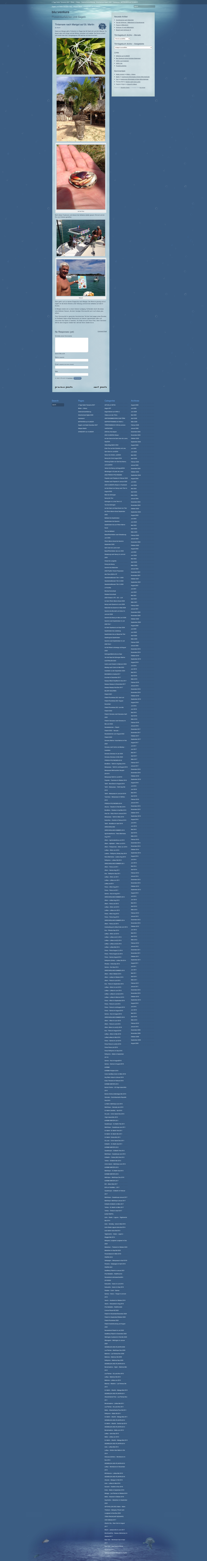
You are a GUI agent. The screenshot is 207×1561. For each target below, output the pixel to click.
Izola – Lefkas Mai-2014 (112, 1447)
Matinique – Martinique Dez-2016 (114, 1177)
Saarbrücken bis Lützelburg (113, 631)
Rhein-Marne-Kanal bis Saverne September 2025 (114, 542)
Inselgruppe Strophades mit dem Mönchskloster (136, 77)
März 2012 (134, 940)
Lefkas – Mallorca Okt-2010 (113, 1377)
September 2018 (136, 699)
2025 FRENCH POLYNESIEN (113, 475)
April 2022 (134, 562)
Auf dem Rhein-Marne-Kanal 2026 (115, 601)
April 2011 (134, 976)
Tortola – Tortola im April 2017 (113, 1210)
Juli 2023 (133, 518)
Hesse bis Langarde (110, 561)
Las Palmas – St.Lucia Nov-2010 (114, 1373)
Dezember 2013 (135, 879)
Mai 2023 (133, 525)
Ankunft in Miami (132, 84)
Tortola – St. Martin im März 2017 (114, 1207)
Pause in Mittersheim (122, 25)
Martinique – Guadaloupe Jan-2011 (115, 1127)
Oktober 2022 (135, 545)
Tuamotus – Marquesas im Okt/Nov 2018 (115, 798)
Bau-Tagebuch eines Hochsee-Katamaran (128, 58)
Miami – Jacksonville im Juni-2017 (115, 1530)
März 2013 (134, 909)
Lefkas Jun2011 (109, 883)
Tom (117, 79)
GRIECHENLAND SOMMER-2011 (115, 863)
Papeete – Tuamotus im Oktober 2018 (116, 780)
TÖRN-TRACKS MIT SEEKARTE (114, 1516)
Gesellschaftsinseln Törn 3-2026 (114, 584)
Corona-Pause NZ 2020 (112, 1310)
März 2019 (134, 679)
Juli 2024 (133, 482)
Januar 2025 (134, 465)
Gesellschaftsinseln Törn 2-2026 (114, 581)
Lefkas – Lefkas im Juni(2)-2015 (114, 994)
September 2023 (136, 512)
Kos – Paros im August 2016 (113, 1030)
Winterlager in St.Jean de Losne (114, 471)
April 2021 (134, 599)
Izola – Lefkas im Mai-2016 (112, 1483)
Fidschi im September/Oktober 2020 (115, 1317)
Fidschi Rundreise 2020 (112, 1320)
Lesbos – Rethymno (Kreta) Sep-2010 (116, 853)
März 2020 (134, 639)
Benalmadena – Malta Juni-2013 (114, 1430)
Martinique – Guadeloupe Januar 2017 (116, 1197)
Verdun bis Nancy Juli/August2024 (115, 468)
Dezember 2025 (135, 432)
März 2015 (134, 836)
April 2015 (134, 833)
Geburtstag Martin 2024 (111, 445)
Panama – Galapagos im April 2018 (115, 1264)
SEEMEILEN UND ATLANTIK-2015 (115, 1463)
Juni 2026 (134, 411)
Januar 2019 (134, 686)
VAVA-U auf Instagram (122, 61)
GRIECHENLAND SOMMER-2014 (115, 920)
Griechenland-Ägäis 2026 (104, 2)
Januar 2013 (134, 916)
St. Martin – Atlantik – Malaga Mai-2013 (116, 1440)
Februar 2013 (135, 913)
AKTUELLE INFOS (110, 405)
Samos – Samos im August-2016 (114, 1064)
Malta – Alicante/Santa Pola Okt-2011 (115, 1410)
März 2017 (134, 759)
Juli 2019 (133, 665)
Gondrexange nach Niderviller (125, 20)
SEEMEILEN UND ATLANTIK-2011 (115, 1393)
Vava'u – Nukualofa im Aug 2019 (114, 1304)
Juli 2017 (133, 746)
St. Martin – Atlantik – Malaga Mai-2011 (116, 1417)
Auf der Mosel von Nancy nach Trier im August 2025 (116, 489)
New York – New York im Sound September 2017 (114, 1547)
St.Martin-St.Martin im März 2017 (114, 1204)
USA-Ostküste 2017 (110, 1520)
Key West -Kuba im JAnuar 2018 (114, 1077)
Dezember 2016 (135, 769)
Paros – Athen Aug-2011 (112, 887)
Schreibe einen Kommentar (63, 336)
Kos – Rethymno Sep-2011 (112, 873)
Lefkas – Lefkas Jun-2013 (112, 910)
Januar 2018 (134, 726)
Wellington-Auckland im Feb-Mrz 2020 (116, 1337)
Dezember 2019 (135, 649)
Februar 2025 (135, 462)
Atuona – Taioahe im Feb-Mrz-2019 (115, 807)
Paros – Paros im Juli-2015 (112, 1004)
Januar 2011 (134, 986)
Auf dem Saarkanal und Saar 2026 (115, 627)
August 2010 (134, 1003)
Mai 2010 (133, 1013)
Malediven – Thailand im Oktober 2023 (116, 1247)
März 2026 (134, 422)
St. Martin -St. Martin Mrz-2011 (113, 1134)
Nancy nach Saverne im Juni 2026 (115, 604)
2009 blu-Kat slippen (111, 432)
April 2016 (134, 796)
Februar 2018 (135, 722)
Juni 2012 (134, 930)
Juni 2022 (134, 555)
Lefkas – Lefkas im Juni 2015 (113, 990)
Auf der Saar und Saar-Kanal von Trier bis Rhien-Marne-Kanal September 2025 (116, 511)
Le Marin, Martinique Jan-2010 (114, 1104)
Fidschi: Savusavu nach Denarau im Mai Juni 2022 (115, 722)
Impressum (116, 2)
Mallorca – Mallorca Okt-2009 (113, 1357)
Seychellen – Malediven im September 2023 (116, 1501)
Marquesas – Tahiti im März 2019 (114, 817)
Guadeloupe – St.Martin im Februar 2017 (115, 1192)
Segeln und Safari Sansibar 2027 (62, 6)
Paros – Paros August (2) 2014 (114, 954)
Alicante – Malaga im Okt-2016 (114, 1480)
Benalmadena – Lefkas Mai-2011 (114, 1403)
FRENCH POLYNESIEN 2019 (113, 803)
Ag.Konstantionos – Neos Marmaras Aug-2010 (115, 835)
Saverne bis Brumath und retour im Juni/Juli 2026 (115, 612)
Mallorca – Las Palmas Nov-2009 (114, 1353)
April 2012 (134, 936)
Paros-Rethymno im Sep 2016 (113, 1050)
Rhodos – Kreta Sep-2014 (112, 964)
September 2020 (136, 622)
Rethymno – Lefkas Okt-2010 (113, 860)
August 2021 (134, 585)
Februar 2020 (135, 642)
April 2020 (134, 635)
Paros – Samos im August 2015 (114, 1010)
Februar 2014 (135, 873)
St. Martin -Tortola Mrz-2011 (113, 1137)
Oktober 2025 (135, 438)
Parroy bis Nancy (110, 564)
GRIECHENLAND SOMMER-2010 (115, 830)
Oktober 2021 (135, 579)
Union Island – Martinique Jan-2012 (115, 1164)
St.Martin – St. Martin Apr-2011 (113, 1144)
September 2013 (136, 889)
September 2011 (136, 960)
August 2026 (134, 405)
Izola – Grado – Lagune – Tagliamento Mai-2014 (116, 1218)
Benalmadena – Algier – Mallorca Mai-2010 (116, 1368)
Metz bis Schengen (110, 495)
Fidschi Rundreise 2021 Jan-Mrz (114, 707)
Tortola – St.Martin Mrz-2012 (113, 1160)
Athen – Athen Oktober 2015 (113, 974)
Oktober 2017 (135, 736)
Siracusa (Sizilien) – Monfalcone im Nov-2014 (115, 1458)
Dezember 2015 (135, 806)
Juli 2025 (133, 448)
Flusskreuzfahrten (121, 66)
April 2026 (134, 418)
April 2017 (134, 756)
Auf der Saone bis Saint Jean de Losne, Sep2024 (116, 439)
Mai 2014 (133, 866)
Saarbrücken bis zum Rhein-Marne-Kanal (115, 526)
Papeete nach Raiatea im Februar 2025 (116, 478)
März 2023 (134, 532)
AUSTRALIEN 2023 (110, 661)
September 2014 (136, 853)
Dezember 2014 (135, 843)
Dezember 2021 (135, 572)
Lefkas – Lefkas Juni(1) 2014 (113, 937)
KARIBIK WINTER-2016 (111, 1174)
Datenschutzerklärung (88, 2)
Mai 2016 (133, 792)
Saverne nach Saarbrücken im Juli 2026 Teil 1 (115, 622)
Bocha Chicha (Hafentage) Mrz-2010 (115, 1094)
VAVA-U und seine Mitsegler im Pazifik (116, 1553)
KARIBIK (107, 1067)
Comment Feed (102, 331)
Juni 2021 (134, 592)
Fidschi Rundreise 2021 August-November (114, 702)
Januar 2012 (134, 946)
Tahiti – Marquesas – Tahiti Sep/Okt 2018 (115, 788)
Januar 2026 (134, 428)
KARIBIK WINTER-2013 (111, 1167)
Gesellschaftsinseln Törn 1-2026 (114, 577)
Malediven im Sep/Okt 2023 (113, 1250)
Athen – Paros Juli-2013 (112, 903)
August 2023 (134, 515)
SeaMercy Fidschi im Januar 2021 (115, 1270)
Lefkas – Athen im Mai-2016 (113, 1034)
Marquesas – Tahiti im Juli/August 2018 (116, 767)
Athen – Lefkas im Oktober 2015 (114, 977)
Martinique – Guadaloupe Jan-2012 (115, 1154)
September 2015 (136, 816)
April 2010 (134, 1016)
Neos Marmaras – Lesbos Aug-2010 (115, 857)
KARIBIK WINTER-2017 (111, 1181)
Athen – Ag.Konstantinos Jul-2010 (115, 840)
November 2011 (135, 953)
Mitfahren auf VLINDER (123, 56)
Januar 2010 (134, 1026)
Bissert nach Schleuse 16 (123, 30)
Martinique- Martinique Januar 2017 (115, 1200)
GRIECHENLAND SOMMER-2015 (115, 970)
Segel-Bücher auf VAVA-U (112, 411)
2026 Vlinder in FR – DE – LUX (114, 597)
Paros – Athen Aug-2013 (112, 913)
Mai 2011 (133, 973)
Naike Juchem (120, 74)
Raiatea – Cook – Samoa (112, 1290)
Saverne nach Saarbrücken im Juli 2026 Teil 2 (115, 642)
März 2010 (134, 1020)
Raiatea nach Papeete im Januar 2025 (116, 481)
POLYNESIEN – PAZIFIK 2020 (113, 1307)
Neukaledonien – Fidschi (112, 727)
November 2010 (135, 993)
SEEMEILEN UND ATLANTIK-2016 (115, 1476)
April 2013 (134, 906)
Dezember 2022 (135, 542)
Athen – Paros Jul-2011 (111, 867)
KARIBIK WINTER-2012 (111, 1147)
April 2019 (134, 676)
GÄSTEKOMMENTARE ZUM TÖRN (115, 418)
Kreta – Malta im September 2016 (114, 1490)
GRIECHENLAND (110, 827)
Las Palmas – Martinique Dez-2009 (115, 1350)
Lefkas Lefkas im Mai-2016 (112, 1037)
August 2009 (134, 1043)
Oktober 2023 (135, 508)
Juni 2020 (134, 632)
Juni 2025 (134, 452)
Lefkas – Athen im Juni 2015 (113, 987)
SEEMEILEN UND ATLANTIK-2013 (115, 1427)
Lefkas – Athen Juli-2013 (112, 907)
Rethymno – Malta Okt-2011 (113, 1413)
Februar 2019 (135, 682)
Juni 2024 (134, 485)
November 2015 (135, 809)
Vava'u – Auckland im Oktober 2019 (115, 1300)
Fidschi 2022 (108, 711)
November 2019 (135, 652)
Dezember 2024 (135, 468)
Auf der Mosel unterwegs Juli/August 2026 (115, 649)
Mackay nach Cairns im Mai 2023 (114, 667)
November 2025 (135, 435)
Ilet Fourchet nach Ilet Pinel (63, 387)
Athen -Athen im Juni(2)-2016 (113, 1027)
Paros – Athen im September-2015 (115, 1000)
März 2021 (134, 602)
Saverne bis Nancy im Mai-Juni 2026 (115, 617)
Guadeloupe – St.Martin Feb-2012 (115, 1150)
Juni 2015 (134, 826)
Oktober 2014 (135, 849)
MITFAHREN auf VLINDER (129, 2)
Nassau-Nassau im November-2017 (115, 684)
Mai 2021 (133, 595)
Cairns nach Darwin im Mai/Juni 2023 (116, 664)
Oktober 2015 (135, 813)
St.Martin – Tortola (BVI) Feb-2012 (114, 1157)
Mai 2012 (133, 933)
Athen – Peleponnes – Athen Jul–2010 (116, 847)
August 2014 (134, 856)
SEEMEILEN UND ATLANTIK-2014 (115, 1443)
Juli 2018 (133, 706)
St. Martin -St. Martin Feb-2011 (113, 1130)
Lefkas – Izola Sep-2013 (112, 1433)
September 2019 (136, 659)
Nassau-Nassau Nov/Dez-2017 (114, 687)
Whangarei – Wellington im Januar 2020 (115, 1341)
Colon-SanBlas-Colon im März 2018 (115, 1074)
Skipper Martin (77, 6)
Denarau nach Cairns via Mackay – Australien (115, 748)
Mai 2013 (133, 903)
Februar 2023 (135, 535)
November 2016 (135, 772)
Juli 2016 (133, 786)
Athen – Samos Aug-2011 (112, 870)
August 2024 (134, 478)
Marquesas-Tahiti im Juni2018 (113, 777)
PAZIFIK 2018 (109, 1257)
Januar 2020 (134, 645)
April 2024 (134, 492)
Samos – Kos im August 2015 (113, 1014)
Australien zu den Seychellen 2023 (115, 671)
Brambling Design (125, 87)
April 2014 (134, 869)
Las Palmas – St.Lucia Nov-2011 (114, 1407)
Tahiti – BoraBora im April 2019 (114, 823)
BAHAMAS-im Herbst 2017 (112, 674)
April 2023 (134, 528)
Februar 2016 (135, 799)
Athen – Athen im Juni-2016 (113, 1020)
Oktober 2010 (135, 996)
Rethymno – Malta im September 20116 (114, 1055)
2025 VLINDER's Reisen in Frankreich (116, 485)
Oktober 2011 (135, 956)
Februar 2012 (135, 943)
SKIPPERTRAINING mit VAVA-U (114, 422)
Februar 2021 (135, 605)
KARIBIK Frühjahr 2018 (111, 1070)
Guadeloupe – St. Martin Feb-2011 (115, 1124)
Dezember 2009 (135, 1030)
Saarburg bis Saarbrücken (112, 637)
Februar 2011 (135, 983)
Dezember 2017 (135, 729)
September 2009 (136, 1040)
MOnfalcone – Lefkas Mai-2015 (114, 1473)
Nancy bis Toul (109, 498)
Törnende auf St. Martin (100, 387)
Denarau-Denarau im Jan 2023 (114, 753)
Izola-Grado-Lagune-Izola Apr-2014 (115, 1227)
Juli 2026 (133, 408)
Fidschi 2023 (108, 737)
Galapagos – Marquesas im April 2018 (116, 1260)
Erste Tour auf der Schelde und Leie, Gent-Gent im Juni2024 (115, 449)
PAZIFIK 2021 (109, 1267)
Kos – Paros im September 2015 (114, 984)
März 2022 (134, 565)
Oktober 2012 (135, 926)
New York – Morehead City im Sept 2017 (115, 1541)
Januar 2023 (134, 538)
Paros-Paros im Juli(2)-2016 (113, 1044)
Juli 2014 (133, 859)
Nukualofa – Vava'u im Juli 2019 (114, 1284)
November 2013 (135, 883)
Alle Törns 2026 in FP (111, 574)
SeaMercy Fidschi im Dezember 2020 (116, 1333)
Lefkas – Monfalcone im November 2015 (115, 1468)
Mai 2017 (133, 752)
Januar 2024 (134, 498)
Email (64, 364)
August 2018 (134, 702)
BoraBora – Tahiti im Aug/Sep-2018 (115, 763)
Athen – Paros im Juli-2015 (112, 980)
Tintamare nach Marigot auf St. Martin (74, 24)
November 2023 (135, 505)
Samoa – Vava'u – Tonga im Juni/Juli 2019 (115, 1295)
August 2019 (134, 662)
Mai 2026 (133, 415)
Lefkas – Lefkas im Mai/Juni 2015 (114, 997)
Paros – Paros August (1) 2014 (114, 950)
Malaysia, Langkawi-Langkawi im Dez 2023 (116, 1242)
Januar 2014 (134, 876)
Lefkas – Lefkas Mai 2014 (112, 947)
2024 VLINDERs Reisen (112, 435)
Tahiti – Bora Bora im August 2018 (115, 783)
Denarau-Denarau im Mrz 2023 (114, 757)
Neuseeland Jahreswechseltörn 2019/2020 (114, 1278)
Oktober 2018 (135, 696)
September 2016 (136, 779)
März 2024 (134, 495)
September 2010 (136, 1000)
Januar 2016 (134, 803)
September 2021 (136, 582)
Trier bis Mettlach (109, 531)
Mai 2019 (133, 672)
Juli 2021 (133, 589)
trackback (70, 378)
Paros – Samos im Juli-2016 (113, 1040)
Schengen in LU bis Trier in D (113, 501)
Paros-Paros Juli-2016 (111, 1047)
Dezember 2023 (135, 502)
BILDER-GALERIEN (110, 691)
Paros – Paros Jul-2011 (111, 890)
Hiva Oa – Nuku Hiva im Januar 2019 (115, 813)
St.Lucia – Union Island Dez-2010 (114, 1114)
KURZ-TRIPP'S (109, 1214)
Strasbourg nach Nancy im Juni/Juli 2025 (115, 555)
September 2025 (136, 442)
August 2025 (134, 445)
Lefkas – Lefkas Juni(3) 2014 (113, 944)
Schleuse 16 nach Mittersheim (125, 27)
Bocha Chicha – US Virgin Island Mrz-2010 (116, 1088)
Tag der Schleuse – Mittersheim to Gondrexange (130, 22)
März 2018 (134, 719)
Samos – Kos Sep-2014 (111, 967)
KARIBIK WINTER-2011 (111, 1120)
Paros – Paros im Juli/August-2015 (115, 1007)
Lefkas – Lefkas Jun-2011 (112, 880)
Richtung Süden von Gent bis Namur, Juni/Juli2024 (115, 463)
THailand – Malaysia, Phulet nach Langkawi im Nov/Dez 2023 (114, 1511)
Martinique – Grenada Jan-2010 (114, 1107)
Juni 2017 (134, 749)
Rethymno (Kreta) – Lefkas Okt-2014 (115, 960)
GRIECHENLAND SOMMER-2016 (115, 1017)
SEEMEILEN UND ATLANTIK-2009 (115, 1347)
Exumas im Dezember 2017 (113, 677)
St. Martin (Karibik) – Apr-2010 (113, 1110)
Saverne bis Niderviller (111, 567)
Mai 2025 (133, 455)
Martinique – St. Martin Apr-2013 (114, 1170)
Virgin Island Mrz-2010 (111, 1117)
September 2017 (136, 739)
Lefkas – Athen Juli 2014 (112, 934)
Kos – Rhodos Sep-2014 (112, 930)
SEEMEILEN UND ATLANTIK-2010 (115, 1363)
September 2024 (136, 475)
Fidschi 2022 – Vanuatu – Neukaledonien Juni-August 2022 (114, 732)
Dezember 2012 (135, 919)
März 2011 (134, 980)
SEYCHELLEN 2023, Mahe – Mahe (115, 1506)
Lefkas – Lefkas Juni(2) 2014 (113, 940)
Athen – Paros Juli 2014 (112, 923)
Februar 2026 (135, 425)
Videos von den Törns (111, 415)
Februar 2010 (135, 1023)
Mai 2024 (133, 488)
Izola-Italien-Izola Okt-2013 (112, 1230)
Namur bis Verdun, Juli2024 (113, 455)
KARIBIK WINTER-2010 (111, 1084)
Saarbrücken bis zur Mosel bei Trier (115, 634)
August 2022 (134, 549)
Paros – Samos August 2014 (113, 957)
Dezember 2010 (135, 990)
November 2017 (135, 732)
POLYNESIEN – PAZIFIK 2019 (113, 1274)
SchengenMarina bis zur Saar (113, 654)
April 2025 (134, 458)
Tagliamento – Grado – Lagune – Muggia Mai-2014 (114, 1235)
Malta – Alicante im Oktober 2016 (114, 1496)
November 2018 (135, 692)
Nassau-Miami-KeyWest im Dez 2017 (115, 681)
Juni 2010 (134, 1010)
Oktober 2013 (135, 886)
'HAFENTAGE (109, 428)
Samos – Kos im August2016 (113, 1060)
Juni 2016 (134, 789)
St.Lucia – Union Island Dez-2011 (114, 1140)
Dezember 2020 (135, 612)
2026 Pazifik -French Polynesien (114, 571)
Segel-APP (108, 408)
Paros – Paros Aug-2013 (112, 917)
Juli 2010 (133, 1006)
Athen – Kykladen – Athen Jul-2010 (115, 843)
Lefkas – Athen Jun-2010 (112, 850)
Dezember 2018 (135, 689)
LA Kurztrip (108, 587)
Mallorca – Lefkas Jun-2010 (113, 1380)
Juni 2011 (134, 970)
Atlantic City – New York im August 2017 (115, 1524)
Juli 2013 (133, 896)
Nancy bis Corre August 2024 (113, 458)
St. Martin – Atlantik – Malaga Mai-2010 (116, 1390)
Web (56, 371)
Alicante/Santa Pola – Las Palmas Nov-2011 (116, 1398)
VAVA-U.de (119, 63)
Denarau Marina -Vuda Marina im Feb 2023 (116, 742)
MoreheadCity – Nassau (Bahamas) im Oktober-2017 (116, 1534)
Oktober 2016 (135, 776)
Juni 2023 (134, 522)
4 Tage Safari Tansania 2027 (61, 2)
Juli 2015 (133, 823)
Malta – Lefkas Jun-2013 (112, 1437)
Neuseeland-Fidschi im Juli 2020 (114, 1330)
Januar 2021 (134, 609)
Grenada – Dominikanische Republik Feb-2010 (115, 1098)
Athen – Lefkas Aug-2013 (112, 900)
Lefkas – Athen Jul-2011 (112, 877)
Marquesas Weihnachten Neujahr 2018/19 (114, 771)
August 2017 (134, 742)
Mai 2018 (133, 712)
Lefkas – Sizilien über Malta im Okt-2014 (115, 1451)
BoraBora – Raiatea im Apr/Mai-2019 (115, 810)
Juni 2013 (134, 899)
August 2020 (134, 625)
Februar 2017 (135, 762)
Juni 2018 (134, 709)
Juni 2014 (134, 863)
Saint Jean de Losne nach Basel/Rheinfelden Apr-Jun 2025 (114, 549)
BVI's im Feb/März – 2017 (112, 1187)
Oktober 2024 (135, 472)
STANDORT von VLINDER (91, 6)
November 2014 (135, 846)
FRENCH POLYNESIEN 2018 (113, 760)
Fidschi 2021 (108, 694)
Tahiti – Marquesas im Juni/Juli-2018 (115, 793)
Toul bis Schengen (110, 505)
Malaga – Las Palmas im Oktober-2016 (116, 1493)
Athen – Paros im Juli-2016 (112, 1024)
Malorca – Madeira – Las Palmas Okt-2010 (116, 1385)
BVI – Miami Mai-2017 (111, 1184)
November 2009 (135, 1033)
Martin (58, 27)
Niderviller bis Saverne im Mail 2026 (115, 607)
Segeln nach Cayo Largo (133, 82)
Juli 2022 (133, 552)
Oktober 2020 (135, 619)
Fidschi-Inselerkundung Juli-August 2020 (115, 1325)
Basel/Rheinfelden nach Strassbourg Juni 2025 (115, 536)
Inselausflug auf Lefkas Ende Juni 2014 (116, 927)
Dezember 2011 (135, 950)
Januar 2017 (134, 766)
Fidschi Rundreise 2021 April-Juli (114, 697)
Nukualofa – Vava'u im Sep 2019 (114, 1287)
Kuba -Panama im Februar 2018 (114, 1080)
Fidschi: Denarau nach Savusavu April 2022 (116, 715)
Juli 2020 (133, 629)
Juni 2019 (134, 669)
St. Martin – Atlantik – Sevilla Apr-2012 (116, 1423)
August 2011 (134, 963)
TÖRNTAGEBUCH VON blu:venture (115, 425)
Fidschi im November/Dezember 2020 (116, 1314)
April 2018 (134, 716)
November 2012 (135, 923)
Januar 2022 (134, 569)
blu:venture (60, 11)
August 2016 (134, 782)
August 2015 (134, 819)
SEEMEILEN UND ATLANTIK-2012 (115, 1420)
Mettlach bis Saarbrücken (112, 518)
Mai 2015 (133, 829)
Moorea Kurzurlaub (110, 591)
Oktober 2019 (135, 655)
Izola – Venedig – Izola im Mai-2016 (115, 1224)
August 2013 (134, 893)
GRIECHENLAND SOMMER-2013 (115, 897)
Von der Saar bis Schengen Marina (115, 657)
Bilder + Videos (75, 2)
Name (59, 357)
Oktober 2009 (135, 1036)
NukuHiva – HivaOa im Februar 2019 (115, 820)
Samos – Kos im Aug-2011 (112, 893)
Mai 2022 (133, 559)
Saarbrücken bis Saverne (112, 521)
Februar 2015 (135, 839)
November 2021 (135, 575)
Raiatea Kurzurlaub (110, 594)
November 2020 (135, 615)
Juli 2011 (133, 966)
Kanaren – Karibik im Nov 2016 (114, 1486)
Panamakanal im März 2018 (113, 1254)
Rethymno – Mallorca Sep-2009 (114, 1360)
